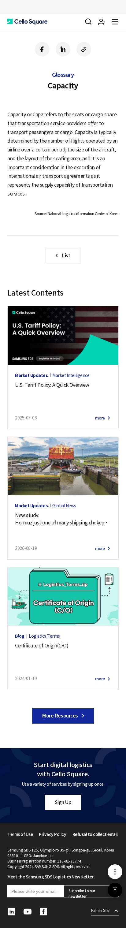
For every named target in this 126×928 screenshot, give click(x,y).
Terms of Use (20, 834)
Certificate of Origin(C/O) (42, 646)
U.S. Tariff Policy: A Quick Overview (52, 385)
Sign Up (63, 802)
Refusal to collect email (95, 834)
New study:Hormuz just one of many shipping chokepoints (63, 519)
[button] (27, 22)
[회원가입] (101, 21)
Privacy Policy (52, 834)
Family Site (100, 910)
